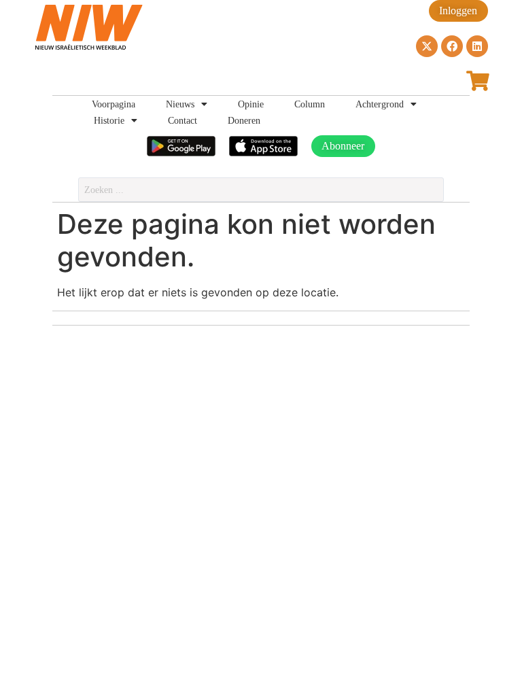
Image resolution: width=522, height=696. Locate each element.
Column (309, 104)
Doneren (244, 120)
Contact (182, 120)
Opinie (251, 104)
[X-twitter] (427, 46)
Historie (109, 120)
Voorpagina (113, 104)
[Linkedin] (477, 46)
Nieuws (180, 104)
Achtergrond (379, 104)
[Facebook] (452, 46)
